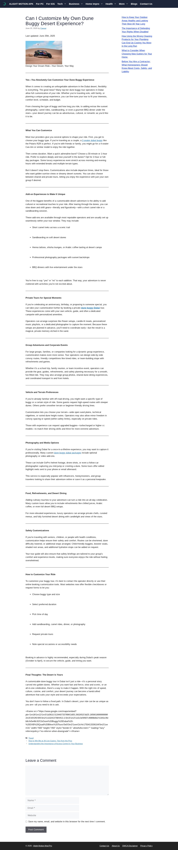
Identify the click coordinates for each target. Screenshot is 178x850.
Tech (60, 4)
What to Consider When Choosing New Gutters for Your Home (137, 53)
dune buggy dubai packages (67, 453)
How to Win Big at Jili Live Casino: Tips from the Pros (50, 741)
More (122, 4)
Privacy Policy (146, 846)
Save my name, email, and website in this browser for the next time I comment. (66, 821)
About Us (116, 846)
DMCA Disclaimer (130, 846)
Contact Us (146, 4)
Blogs (134, 4)
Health (109, 4)
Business (74, 4)
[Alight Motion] (4, 4)
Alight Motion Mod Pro (42, 846)
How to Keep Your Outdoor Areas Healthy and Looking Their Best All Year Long (135, 20)
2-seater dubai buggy (92, 140)
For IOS (50, 4)
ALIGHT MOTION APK (21, 4)
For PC (40, 4)
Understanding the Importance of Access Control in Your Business (56, 744)
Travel (31, 738)
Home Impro (92, 4)
